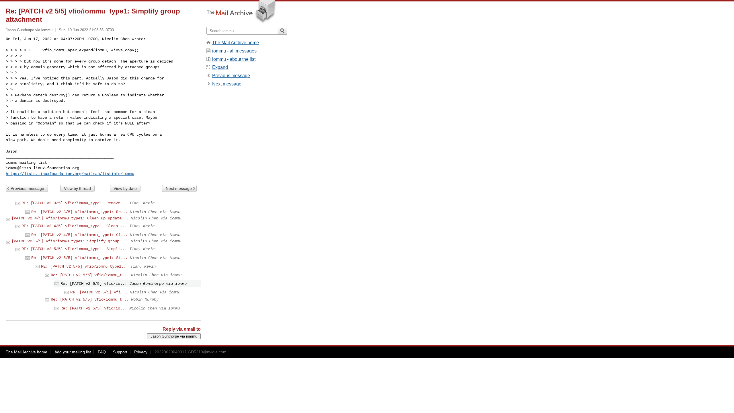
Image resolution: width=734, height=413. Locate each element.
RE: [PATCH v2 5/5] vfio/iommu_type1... (84, 266)
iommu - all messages (234, 50)
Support (120, 352)
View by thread (77, 188)
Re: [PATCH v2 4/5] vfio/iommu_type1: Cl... (79, 235)
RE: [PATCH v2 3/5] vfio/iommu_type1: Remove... (74, 203)
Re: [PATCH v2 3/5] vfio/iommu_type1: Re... (79, 212)
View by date (125, 188)
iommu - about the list (233, 59)
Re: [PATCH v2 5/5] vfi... (99, 292)
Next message (179, 188)
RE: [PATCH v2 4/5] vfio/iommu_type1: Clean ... (74, 226)
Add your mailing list (72, 352)
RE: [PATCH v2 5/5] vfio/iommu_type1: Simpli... (74, 249)
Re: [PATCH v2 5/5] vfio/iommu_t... (90, 275)
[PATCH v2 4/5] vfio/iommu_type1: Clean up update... (69, 218)
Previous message (27, 188)
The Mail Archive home (235, 42)
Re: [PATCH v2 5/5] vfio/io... (93, 308)
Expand (220, 67)
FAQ (102, 352)
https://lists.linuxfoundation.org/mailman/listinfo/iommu (70, 174)
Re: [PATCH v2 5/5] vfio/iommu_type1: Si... (79, 258)
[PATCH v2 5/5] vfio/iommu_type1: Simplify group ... (69, 241)
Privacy (140, 352)
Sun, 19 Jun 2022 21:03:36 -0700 (86, 30)
